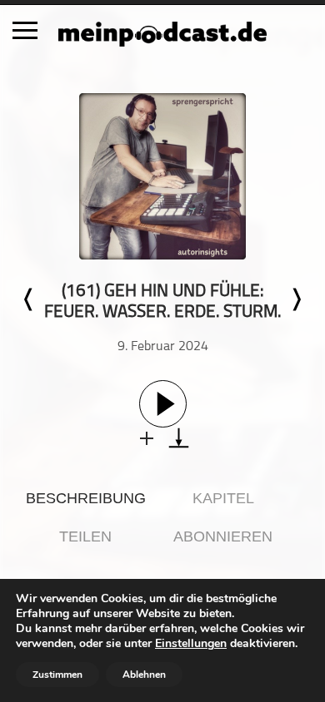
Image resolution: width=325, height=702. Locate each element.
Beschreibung (86, 498)
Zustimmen (57, 674)
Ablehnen (144, 674)
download (178, 438)
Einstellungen (191, 643)
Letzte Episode (29, 299)
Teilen (85, 536)
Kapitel (223, 498)
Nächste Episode (295, 299)
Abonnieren (222, 536)
